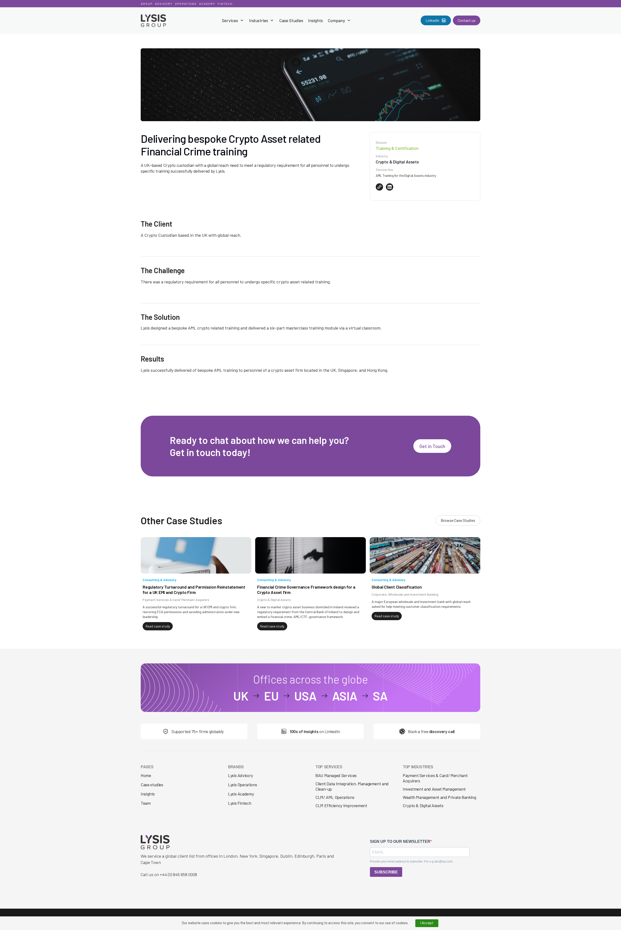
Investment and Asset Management (434, 789)
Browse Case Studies (458, 520)
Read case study (158, 626)
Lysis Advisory (240, 775)
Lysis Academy (241, 793)
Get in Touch (432, 446)
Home (146, 775)
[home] (165, 20)
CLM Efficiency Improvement (341, 805)
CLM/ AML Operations (334, 797)
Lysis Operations (242, 784)
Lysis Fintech (239, 803)
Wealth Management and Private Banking (439, 797)
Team (146, 803)
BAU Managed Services (336, 775)
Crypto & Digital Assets (423, 805)
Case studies (152, 784)
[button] (233, 20)
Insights (315, 20)
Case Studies (291, 20)
